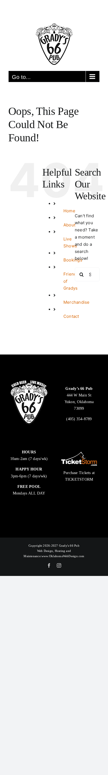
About (69, 225)
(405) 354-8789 (79, 419)
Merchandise (76, 302)
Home (69, 210)
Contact (71, 316)
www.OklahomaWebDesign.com (63, 556)
